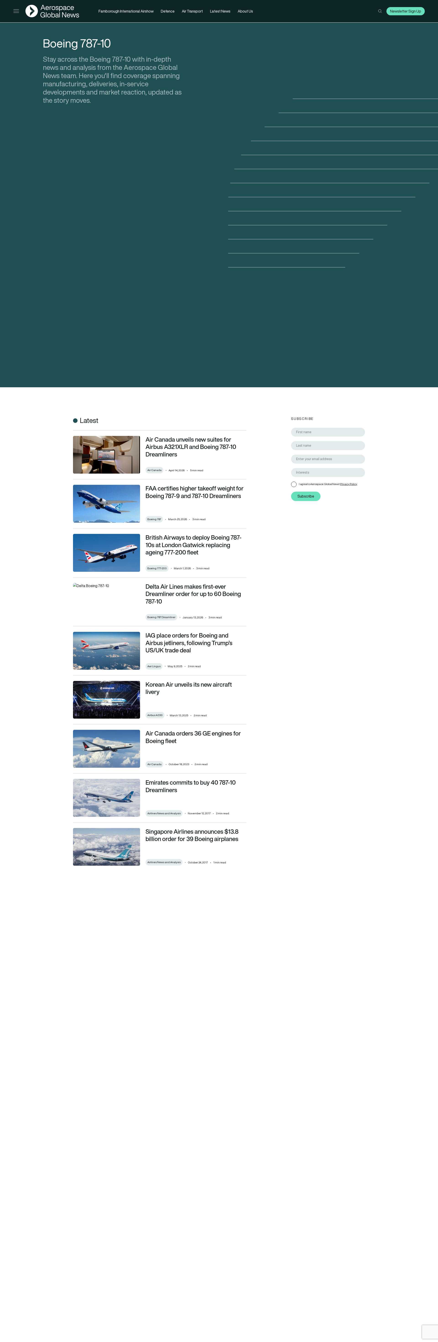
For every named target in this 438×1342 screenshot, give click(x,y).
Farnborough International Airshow (126, 11)
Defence (168, 11)
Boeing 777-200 (157, 568)
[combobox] (328, 472)
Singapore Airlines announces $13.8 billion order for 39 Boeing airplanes (192, 835)
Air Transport (192, 11)
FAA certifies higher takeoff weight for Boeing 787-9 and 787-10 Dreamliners (195, 492)
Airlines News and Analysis (164, 813)
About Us (245, 11)
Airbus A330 (155, 715)
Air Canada (154, 470)
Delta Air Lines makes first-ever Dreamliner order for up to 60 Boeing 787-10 (193, 594)
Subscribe (305, 496)
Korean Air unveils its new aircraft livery (189, 688)
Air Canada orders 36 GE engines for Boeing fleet (193, 737)
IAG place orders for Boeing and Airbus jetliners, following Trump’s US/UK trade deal (189, 642)
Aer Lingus (154, 666)
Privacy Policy (348, 484)
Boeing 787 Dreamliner (161, 617)
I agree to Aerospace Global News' (328, 484)
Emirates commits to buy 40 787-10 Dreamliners (191, 786)
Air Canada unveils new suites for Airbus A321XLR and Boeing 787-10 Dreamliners (191, 447)
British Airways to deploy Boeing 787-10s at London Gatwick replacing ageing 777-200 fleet (194, 544)
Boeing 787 (154, 519)
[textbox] (330, 472)
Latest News (220, 11)
